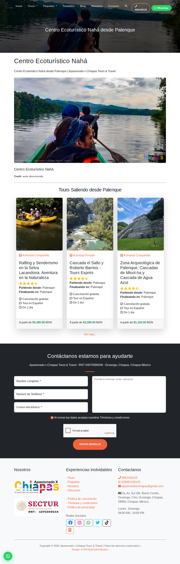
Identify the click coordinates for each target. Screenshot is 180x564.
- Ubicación (73, 490)
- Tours (70, 477)
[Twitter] (97, 523)
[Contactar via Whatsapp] (8, 556)
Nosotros (96, 6)
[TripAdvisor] (70, 530)
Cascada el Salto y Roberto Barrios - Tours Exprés (87, 268)
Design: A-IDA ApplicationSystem (90, 549)
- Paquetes (73, 481)
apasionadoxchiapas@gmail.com (142, 486)
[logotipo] (10, 8)
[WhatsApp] (88, 523)
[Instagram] (79, 523)
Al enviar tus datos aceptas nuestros (92, 417)
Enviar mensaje (90, 444)
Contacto (113, 6)
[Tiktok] (107, 523)
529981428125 (130, 481)
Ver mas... (90, 334)
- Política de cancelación (81, 498)
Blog (83, 6)
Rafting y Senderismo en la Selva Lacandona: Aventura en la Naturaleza (38, 270)
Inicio (19, 6)
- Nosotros (72, 486)
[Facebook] (70, 523)
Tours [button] (32, 6)
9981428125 (129, 477)
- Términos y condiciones (81, 503)
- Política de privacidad (80, 507)
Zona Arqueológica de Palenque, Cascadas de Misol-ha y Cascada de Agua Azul (140, 273)
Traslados (69, 6)
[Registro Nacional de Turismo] (38, 505)
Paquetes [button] (49, 6)
